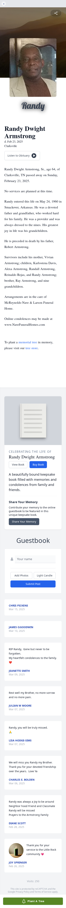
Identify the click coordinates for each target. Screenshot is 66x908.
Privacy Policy (23, 891)
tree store (31, 348)
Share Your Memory (24, 521)
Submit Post (33, 584)
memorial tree (28, 342)
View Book (18, 464)
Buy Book (38, 464)
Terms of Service (43, 891)
